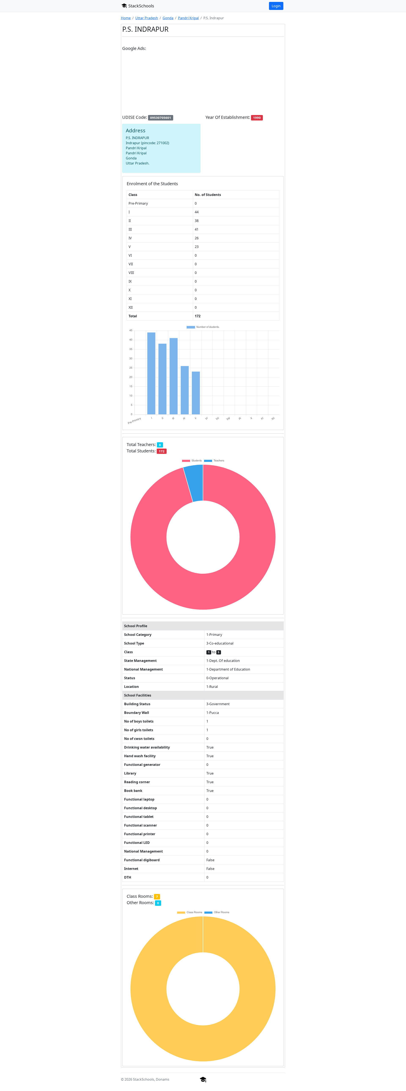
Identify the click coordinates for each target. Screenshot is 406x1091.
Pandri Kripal (188, 18)
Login (276, 6)
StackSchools (140, 6)
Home (126, 18)
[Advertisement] (203, 84)
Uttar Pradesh (146, 18)
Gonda (168, 18)
